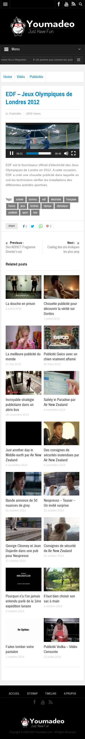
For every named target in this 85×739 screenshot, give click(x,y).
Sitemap (32, 693)
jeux (23, 206)
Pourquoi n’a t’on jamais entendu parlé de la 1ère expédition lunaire (23, 601)
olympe (47, 206)
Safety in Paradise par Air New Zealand (59, 402)
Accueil (14, 693)
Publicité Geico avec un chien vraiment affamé (60, 356)
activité (19, 199)
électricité (56, 199)
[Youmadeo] (42, 26)
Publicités (36, 76)
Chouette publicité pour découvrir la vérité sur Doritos (60, 308)
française (71, 199)
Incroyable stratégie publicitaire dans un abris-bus (20, 404)
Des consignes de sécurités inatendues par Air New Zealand (61, 455)
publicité (12, 212)
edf (44, 199)
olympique (62, 206)
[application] (43, 140)
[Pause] (11, 153)
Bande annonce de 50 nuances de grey (21, 503)
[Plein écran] (73, 153)
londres (34, 206)
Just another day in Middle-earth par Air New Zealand (23, 455)
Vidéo (21, 76)
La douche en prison (20, 303)
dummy (33, 199)
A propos (70, 693)
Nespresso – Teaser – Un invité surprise (59, 503)
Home (7, 76)
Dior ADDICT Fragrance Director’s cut (20, 247)
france (11, 206)
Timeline (50, 693)
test (35, 212)
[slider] (39, 153)
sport (25, 212)
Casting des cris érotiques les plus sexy (63, 247)
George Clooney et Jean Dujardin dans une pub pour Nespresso (23, 550)
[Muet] (66, 153)
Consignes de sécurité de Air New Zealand (60, 548)
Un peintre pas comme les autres (45, 59)
